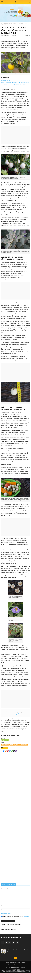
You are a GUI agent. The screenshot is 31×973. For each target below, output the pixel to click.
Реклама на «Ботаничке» (8, 964)
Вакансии (23, 962)
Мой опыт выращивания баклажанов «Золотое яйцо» (15, 84)
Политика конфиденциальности (12, 967)
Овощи (12, 744)
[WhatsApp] (12, 751)
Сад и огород (3, 23)
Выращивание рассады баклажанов (14, 714)
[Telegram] (10, 751)
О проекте (7, 962)
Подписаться (26, 916)
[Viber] (16, 751)
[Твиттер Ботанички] (13, 942)
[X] (14, 751)
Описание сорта (5, 80)
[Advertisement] (15, 817)
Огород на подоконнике (21, 744)
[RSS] (17, 942)
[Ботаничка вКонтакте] (6, 942)
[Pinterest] (8, 751)
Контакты (23, 967)
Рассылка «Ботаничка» (15, 962)
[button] (29, 2)
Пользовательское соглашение (20, 964)
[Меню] (2, 2)
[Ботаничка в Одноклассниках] (2, 942)
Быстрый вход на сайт (6, 913)
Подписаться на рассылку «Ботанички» (11, 924)
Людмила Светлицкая (5, 35)
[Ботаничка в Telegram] (10, 942)
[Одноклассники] (5, 751)
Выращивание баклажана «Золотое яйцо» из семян (15, 82)
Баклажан (3, 740)
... (8, 740)
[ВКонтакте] (3, 751)
